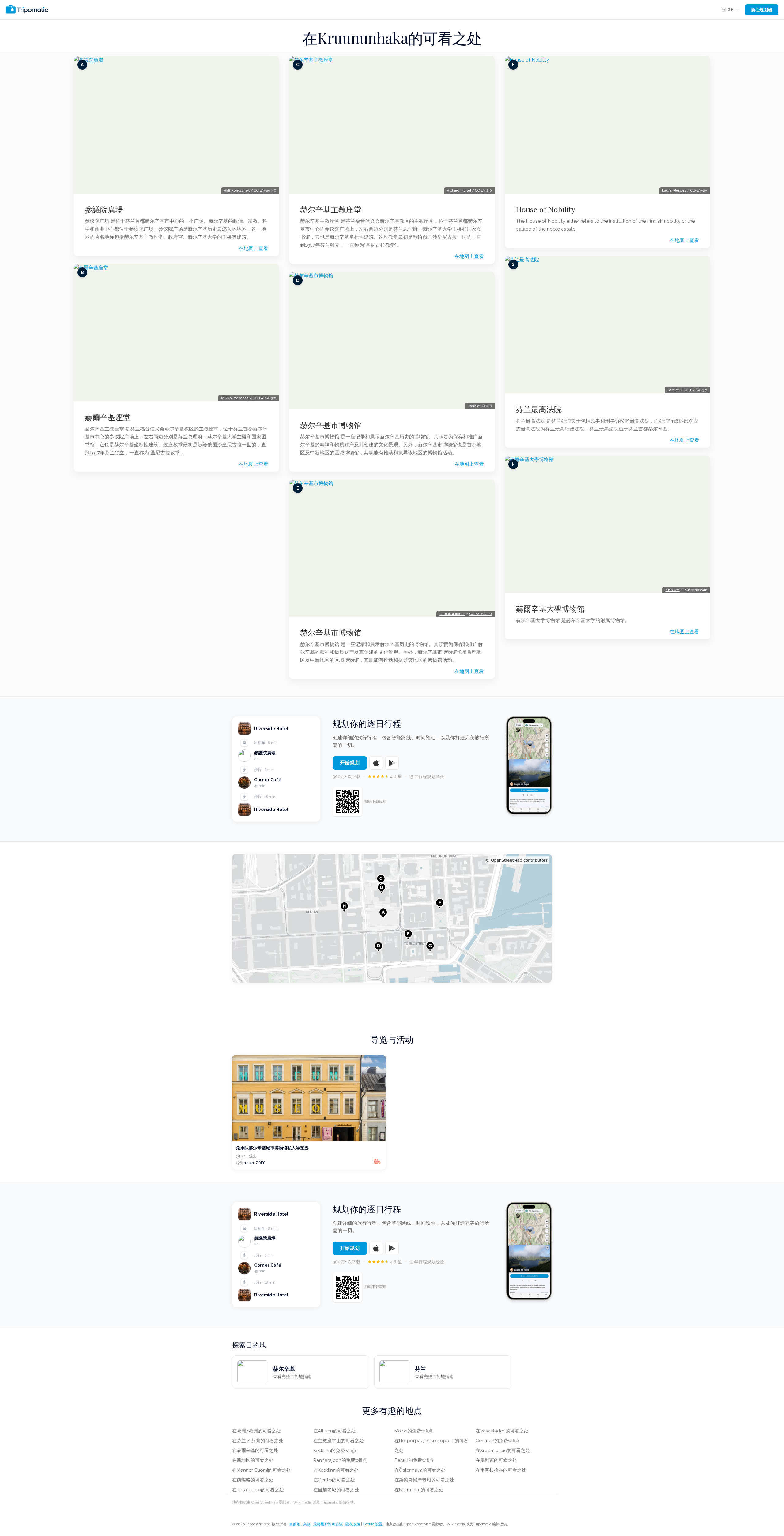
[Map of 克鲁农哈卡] (392, 918)
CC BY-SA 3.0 (265, 190)
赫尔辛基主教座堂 (330, 209)
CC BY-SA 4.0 (480, 614)
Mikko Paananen (235, 398)
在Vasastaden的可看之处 (502, 1431)
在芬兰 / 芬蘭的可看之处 (257, 1440)
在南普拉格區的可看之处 (501, 1470)
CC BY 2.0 (483, 190)
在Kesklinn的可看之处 (336, 1470)
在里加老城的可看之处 (336, 1489)
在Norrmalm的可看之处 (418, 1489)
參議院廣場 (104, 209)
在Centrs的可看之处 (334, 1480)
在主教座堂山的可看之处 (338, 1440)
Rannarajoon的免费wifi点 (340, 1460)
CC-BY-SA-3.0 (264, 398)
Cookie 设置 (373, 1524)
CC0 (488, 406)
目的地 (294, 1524)
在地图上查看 (253, 248)
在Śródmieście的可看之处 (503, 1450)
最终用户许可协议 (328, 1524)
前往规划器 (761, 9)
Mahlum (672, 590)
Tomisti (674, 390)
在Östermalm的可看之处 (420, 1470)
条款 (307, 1524)
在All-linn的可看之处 (334, 1431)
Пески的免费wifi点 (414, 1460)
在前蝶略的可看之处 (252, 1480)
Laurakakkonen (452, 614)
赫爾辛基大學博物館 (550, 608)
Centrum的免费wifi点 (498, 1440)
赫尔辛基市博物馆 (330, 425)
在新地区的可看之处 (252, 1460)
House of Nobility (545, 209)
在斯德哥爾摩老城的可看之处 (424, 1480)
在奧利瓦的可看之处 (496, 1460)
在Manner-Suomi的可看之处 (261, 1470)
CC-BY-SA (698, 190)
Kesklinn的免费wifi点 (334, 1450)
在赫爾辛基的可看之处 (255, 1450)
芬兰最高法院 (539, 409)
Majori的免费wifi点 (413, 1431)
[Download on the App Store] (376, 763)
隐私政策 (352, 1524)
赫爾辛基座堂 (108, 417)
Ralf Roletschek (237, 190)
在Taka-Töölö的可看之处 (258, 1489)
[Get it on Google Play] (392, 763)
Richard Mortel (459, 190)
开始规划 (350, 763)
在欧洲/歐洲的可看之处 (256, 1431)
